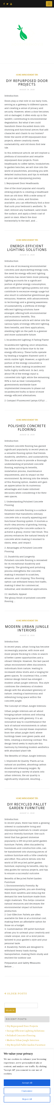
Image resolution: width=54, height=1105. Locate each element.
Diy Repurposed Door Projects (27, 82)
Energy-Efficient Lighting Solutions (27, 248)
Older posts (17, 993)
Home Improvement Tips (27, 75)
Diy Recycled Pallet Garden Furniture (27, 806)
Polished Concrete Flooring (27, 427)
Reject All (27, 1099)
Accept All (27, 1082)
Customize (27, 1091)
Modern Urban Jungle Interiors (27, 628)
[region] (27, 1077)
